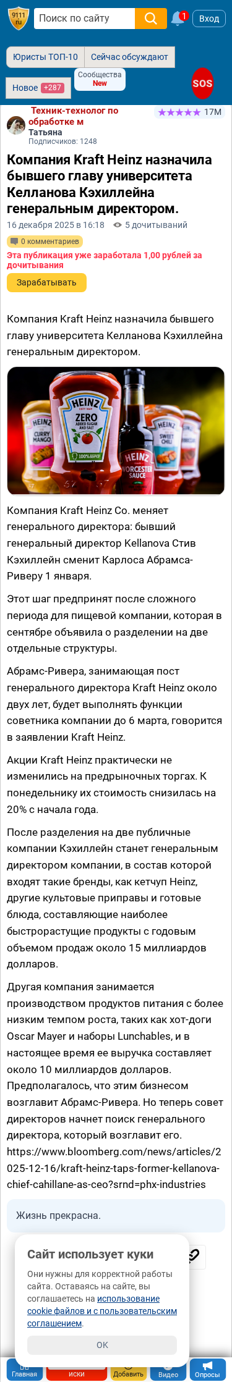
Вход (209, 18)
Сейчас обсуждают (129, 57)
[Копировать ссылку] (190, 1257)
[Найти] (151, 18)
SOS (202, 83)
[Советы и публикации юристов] (18, 18)
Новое (36, 88)
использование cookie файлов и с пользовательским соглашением (102, 1311)
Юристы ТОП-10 (45, 57)
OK (102, 1345)
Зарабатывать (47, 282)
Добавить (128, 1374)
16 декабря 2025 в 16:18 (56, 225)
